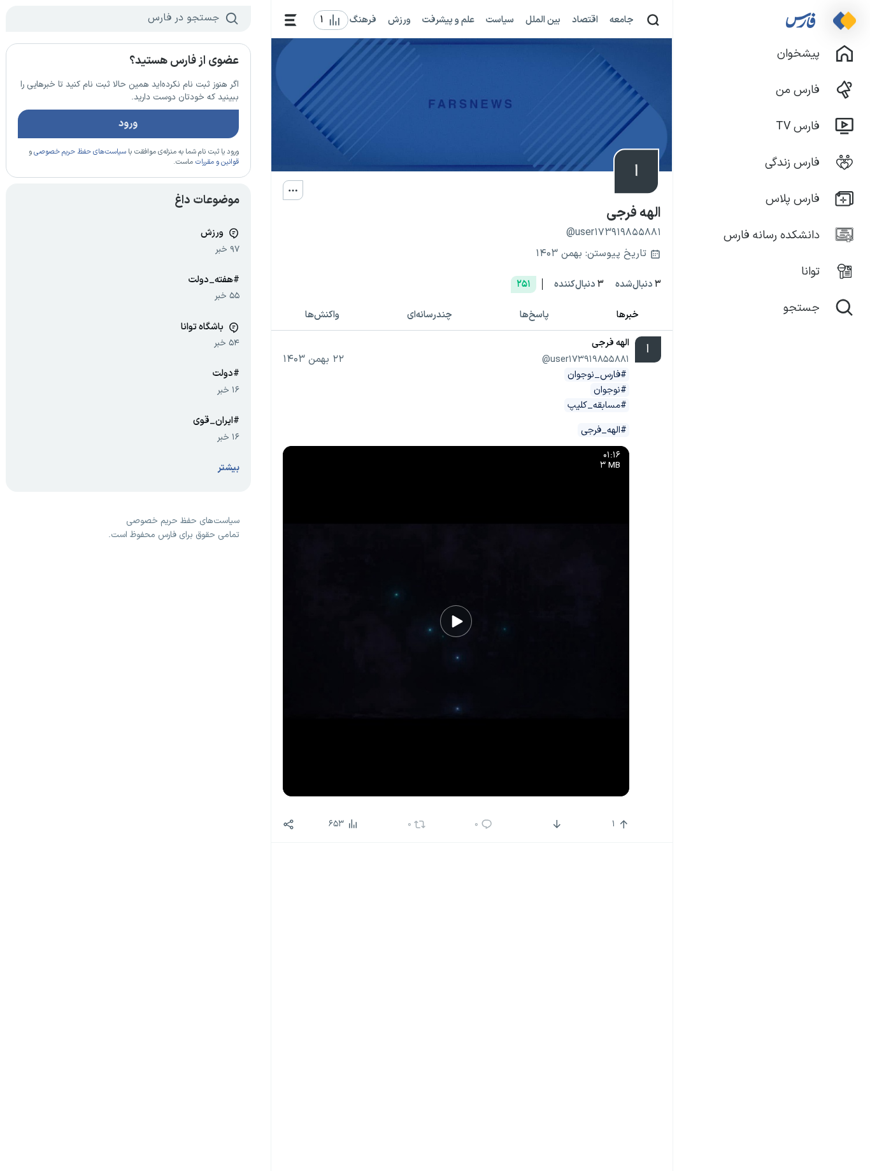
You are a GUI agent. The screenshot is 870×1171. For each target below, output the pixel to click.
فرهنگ (363, 20)
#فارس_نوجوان (597, 375)
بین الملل (542, 20)
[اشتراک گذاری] (288, 824)
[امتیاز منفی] (555, 824)
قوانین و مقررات (217, 162)
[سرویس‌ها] (291, 20)
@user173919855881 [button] (585, 359)
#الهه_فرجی (604, 430)
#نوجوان (610, 390)
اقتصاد (585, 20)
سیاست (500, 20)
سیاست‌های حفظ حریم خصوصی (80, 152)
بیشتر (228, 468)
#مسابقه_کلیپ (597, 405)
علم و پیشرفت (448, 20)
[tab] (628, 315)
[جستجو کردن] (653, 20)
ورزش (399, 20)
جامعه (622, 20)
